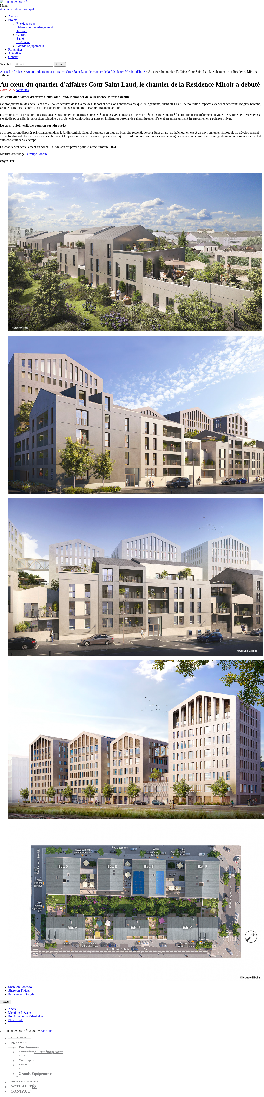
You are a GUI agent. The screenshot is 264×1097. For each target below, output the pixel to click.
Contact (20, 1091)
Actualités (22, 90)
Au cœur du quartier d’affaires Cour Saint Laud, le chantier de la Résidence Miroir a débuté (85, 71)
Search (60, 64)
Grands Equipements (35, 1073)
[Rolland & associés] (14, 2)
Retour (5, 1001)
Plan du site (15, 1020)
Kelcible (46, 1030)
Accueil (5, 71)
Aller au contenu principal (17, 9)
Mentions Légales (19, 1012)
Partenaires (24, 1081)
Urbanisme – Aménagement (41, 1052)
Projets (18, 71)
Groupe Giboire (37, 154)
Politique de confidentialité (25, 1016)
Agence (19, 1038)
